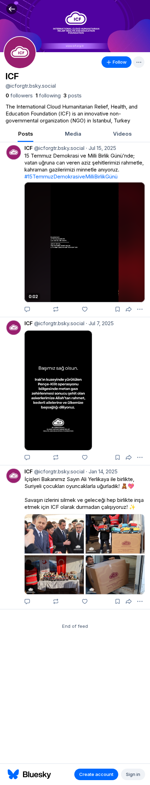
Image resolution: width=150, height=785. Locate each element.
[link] (19, 95)
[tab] (25, 134)
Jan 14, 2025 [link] (102, 471)
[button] (11, 8)
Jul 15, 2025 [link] (101, 148)
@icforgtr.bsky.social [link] (58, 148)
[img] (75, 26)
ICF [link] (28, 148)
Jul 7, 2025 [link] (100, 323)
